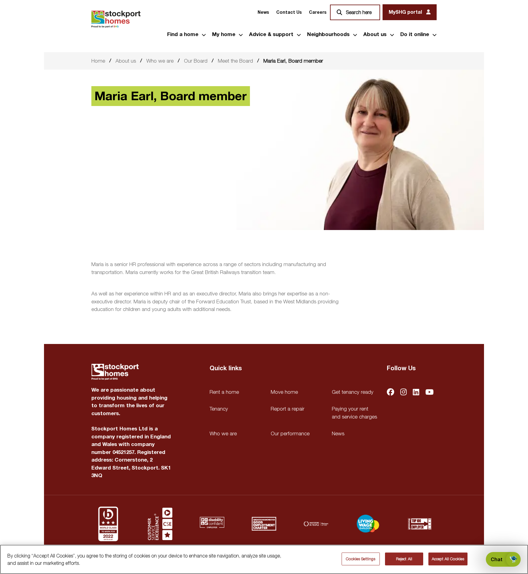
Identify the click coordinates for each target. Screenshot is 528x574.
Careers (317, 12)
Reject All (404, 558)
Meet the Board (235, 61)
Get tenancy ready (352, 392)
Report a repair (287, 409)
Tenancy (219, 409)
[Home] (116, 19)
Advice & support (271, 34)
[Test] (160, 524)
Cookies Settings (360, 558)
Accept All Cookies (448, 558)
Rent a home (224, 392)
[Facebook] (390, 392)
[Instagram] (403, 392)
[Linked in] (416, 392)
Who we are (160, 61)
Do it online (414, 34)
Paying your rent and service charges (354, 413)
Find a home (182, 34)
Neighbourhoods (328, 34)
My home (223, 34)
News (263, 12)
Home (98, 61)
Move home (284, 392)
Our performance (290, 433)
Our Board (195, 61)
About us (375, 34)
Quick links (226, 368)
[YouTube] (429, 392)
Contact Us (289, 12)
